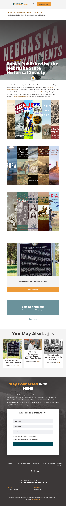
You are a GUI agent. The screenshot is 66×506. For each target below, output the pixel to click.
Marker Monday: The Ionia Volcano (33, 281)
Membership (25, 463)
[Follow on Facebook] (27, 471)
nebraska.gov (36, 499)
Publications (15, 60)
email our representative (22, 96)
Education (35, 463)
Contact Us (37, 490)
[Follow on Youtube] (38, 471)
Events (43, 463)
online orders (39, 92)
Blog (18, 365)
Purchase (12, 132)
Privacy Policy (59, 464)
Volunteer (51, 463)
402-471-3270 (13, 490)
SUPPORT (37, 487)
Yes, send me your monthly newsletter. (26, 439)
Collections (10, 463)
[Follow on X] (34, 471)
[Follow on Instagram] (31, 471)
